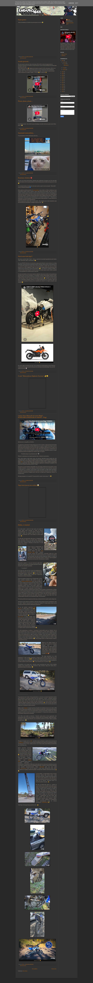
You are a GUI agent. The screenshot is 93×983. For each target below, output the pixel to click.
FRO (31, 741)
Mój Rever (63, 55)
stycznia (64, 69)
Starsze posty (54, 968)
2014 (62, 84)
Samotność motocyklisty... (26, 133)
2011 (62, 89)
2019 (62, 79)
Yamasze (25, 707)
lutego (64, 67)
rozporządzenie (23, 768)
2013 (62, 86)
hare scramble (36, 190)
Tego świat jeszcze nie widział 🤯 (28, 485)
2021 (62, 75)
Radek (69, 19)
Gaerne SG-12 (20, 616)
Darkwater (21, 742)
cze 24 (65, 63)
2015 (62, 82)
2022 (63, 73)
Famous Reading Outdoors (27, 581)
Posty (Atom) (25, 971)
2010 (62, 91)
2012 (62, 87)
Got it (76, 3)
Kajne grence (22, 20)
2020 (63, 77)
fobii (22, 461)
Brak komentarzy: (23, 58)
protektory (30, 552)
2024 (63, 71)
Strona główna (34, 968)
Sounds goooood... (23, 61)
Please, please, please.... (25, 101)
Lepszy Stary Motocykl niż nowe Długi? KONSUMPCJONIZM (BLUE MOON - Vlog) (32, 416)
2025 (63, 60)
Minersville (42, 766)
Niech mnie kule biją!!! (25, 256)
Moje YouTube (64, 54)
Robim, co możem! (24, 525)
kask (33, 552)
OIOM (46, 653)
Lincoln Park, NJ (45, 802)
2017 (62, 80)
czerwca (64, 62)
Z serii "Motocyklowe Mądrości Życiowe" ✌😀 (33, 376)
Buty (42, 550)
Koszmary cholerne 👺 (25, 178)
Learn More (71, 3)
